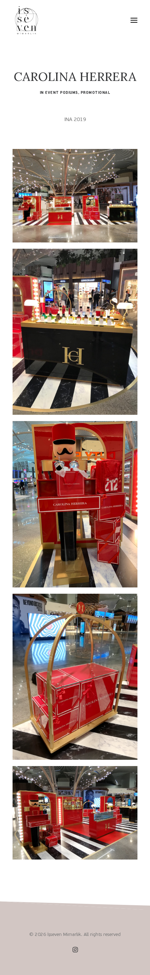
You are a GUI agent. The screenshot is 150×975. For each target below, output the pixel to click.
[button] (134, 20)
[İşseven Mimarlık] (26, 20)
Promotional (96, 92)
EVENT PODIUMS (61, 92)
